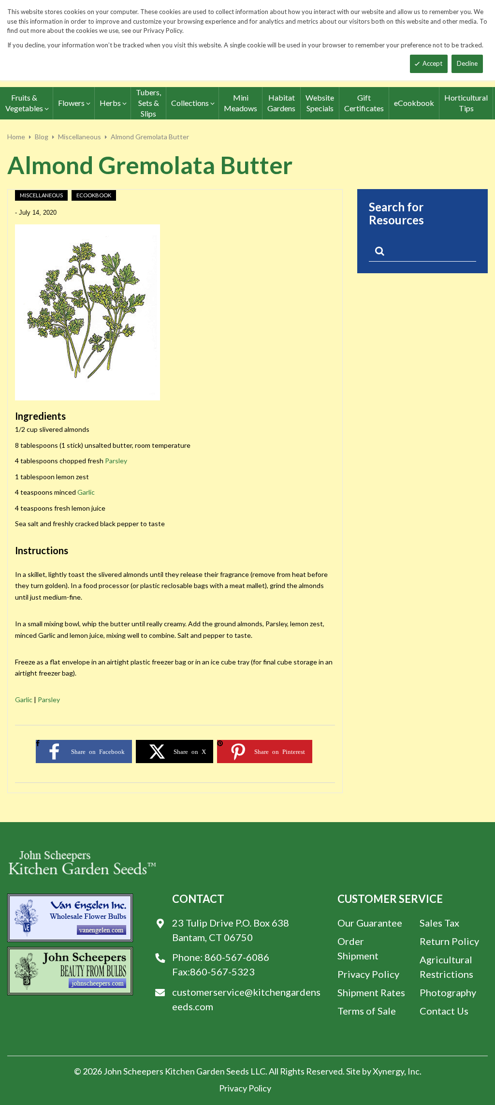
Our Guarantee (369, 922)
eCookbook (93, 195)
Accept (432, 63)
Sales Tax (439, 922)
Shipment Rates (371, 992)
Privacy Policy (368, 974)
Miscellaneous (79, 137)
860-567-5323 (222, 971)
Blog (41, 137)
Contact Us (444, 1011)
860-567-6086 (236, 957)
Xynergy (388, 1071)
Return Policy (449, 941)
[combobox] (422, 253)
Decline (467, 63)
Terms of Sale (366, 1011)
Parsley (116, 461)
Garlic (86, 492)
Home (16, 137)
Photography (448, 992)
